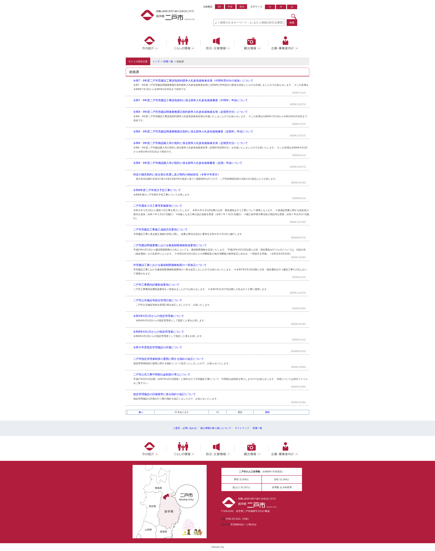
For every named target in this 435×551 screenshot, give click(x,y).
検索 (292, 22)
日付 (267, 412)
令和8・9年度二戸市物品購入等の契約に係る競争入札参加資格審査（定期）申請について (187, 162)
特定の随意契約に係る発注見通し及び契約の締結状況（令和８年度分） (176, 174)
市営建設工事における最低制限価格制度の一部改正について (170, 265)
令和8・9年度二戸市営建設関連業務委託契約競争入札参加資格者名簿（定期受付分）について (190, 111)
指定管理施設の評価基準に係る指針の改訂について (164, 394)
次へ (141, 412)
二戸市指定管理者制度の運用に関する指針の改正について (168, 358)
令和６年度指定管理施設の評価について (157, 347)
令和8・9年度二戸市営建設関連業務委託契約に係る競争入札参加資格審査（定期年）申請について (193, 131)
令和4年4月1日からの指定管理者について (158, 315)
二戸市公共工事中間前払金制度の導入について (161, 374)
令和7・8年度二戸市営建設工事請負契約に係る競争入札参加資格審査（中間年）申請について (190, 100)
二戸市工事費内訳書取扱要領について (156, 284)
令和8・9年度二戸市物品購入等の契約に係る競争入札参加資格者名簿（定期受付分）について (190, 143)
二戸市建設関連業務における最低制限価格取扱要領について (170, 245)
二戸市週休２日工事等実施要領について (157, 205)
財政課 (180, 61)
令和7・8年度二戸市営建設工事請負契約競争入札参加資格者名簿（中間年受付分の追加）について (193, 80)
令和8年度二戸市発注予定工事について (157, 190)
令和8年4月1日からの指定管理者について (158, 331)
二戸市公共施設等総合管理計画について (157, 300)
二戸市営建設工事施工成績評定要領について (160, 229)
